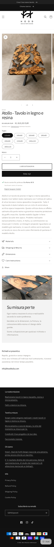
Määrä (4, 152)
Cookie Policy (10, 497)
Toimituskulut (15, 126)
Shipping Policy (11, 491)
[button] (3, 17)
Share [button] (7, 267)
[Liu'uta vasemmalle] (21, 105)
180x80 (44, 135)
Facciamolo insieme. (13, 439)
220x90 (20, 141)
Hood (23, 542)
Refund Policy (10, 486)
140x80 (19, 135)
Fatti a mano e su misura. (15, 405)
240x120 (32, 141)
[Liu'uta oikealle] (32, 105)
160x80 (32, 135)
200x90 (7, 141)
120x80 (7, 135)
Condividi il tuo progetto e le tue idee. (21, 434)
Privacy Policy (10, 480)
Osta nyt (27, 174)
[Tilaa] (46, 513)
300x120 (8, 147)
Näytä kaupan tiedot (12, 189)
